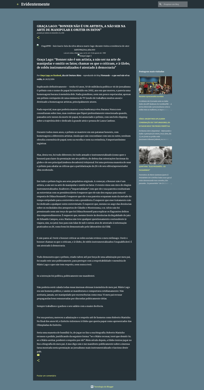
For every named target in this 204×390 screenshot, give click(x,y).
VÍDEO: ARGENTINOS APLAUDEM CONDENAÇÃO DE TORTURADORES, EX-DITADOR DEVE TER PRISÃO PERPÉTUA (154, 122)
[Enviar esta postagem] (38, 356)
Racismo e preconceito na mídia (151, 96)
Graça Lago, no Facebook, (51, 75)
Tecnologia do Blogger (103, 387)
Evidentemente (35, 4)
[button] (38, 37)
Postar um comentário (46, 376)
